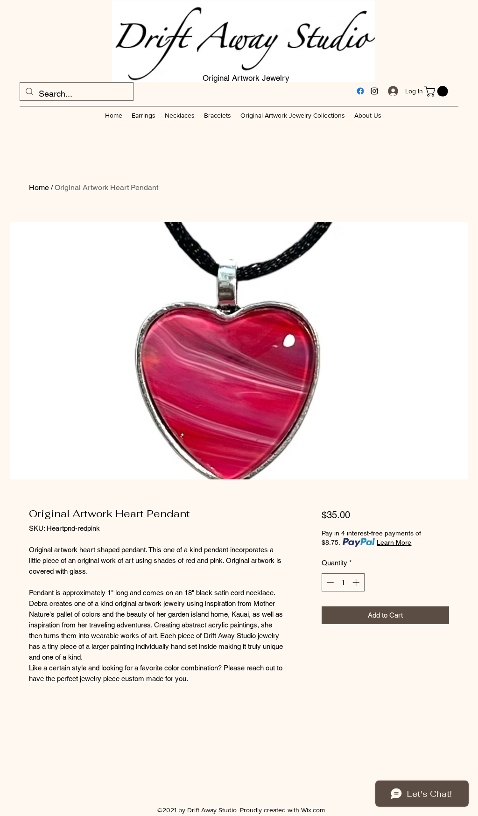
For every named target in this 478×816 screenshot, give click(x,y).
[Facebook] (360, 91)
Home (39, 187)
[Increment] (357, 582)
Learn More (394, 542)
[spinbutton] (343, 582)
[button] (437, 91)
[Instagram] (374, 91)
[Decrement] (329, 582)
